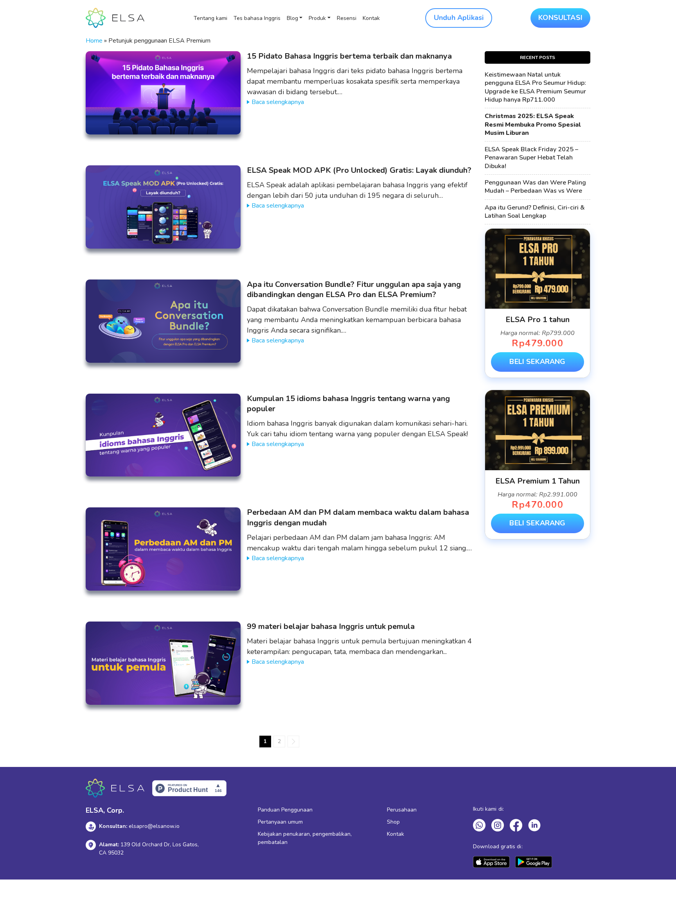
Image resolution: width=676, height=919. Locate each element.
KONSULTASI (560, 17)
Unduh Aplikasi (459, 17)
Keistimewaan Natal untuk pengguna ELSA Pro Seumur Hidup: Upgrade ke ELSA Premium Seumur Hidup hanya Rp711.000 (535, 87)
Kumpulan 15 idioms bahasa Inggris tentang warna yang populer (348, 403)
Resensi (346, 18)
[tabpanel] (537, 303)
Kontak (371, 18)
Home (94, 40)
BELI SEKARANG (537, 361)
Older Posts (293, 741)
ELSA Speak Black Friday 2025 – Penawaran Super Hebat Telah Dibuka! (531, 157)
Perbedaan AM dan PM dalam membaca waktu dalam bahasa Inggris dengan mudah (358, 517)
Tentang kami (210, 18)
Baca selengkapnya (278, 102)
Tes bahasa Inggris (257, 18)
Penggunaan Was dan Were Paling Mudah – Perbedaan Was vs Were (535, 187)
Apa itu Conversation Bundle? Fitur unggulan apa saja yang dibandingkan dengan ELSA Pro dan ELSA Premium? (354, 289)
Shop (393, 822)
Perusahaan (402, 809)
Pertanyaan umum (280, 822)
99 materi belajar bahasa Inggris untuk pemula (331, 626)
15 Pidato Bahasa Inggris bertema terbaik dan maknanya (349, 56)
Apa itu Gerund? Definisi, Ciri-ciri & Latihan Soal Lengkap (535, 212)
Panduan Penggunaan (285, 809)
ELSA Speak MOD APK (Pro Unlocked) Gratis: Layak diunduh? (359, 170)
